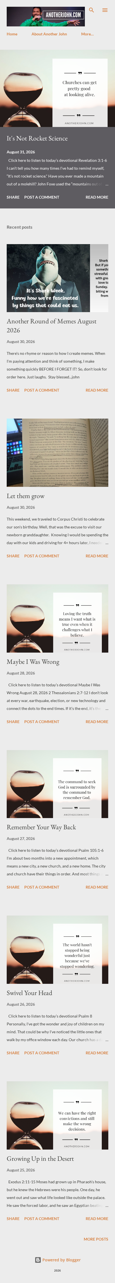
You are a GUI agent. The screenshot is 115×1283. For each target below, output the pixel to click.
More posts (96, 1239)
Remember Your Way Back (41, 827)
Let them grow (25, 495)
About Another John (49, 33)
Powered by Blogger (61, 1259)
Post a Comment (41, 197)
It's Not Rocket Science (37, 138)
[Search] (91, 10)
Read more (97, 197)
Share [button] (13, 197)
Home (12, 33)
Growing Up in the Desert (40, 1158)
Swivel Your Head (29, 992)
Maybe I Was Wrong (33, 661)
